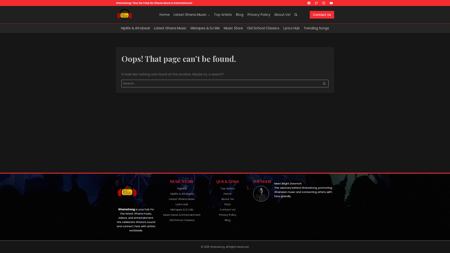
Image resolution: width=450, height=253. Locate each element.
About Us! (282, 14)
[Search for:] (225, 83)
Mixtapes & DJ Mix (205, 28)
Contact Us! (228, 209)
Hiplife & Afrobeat (135, 28)
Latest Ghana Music (170, 28)
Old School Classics (263, 28)
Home (164, 14)
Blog (239, 14)
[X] (316, 3)
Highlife (182, 188)
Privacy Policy (259, 14)
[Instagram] (324, 3)
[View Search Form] (296, 15)
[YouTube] (331, 3)
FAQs (227, 204)
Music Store (233, 28)
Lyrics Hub (291, 28)
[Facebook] (309, 3)
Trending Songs (316, 28)
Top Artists (223, 14)
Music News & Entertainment (182, 215)
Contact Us (322, 14)
